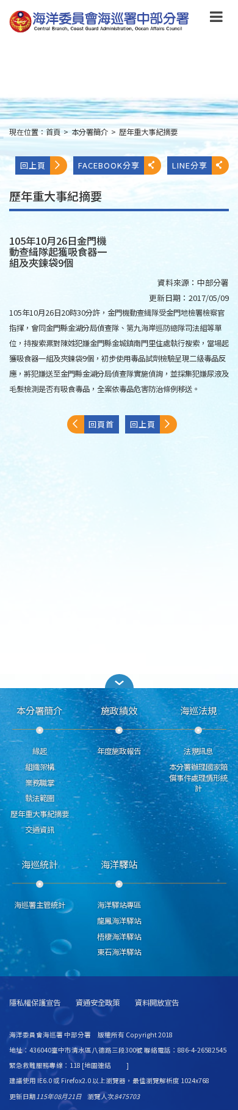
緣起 (39, 750)
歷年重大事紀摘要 (148, 131)
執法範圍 (39, 798)
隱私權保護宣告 (34, 1003)
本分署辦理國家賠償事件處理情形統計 (198, 777)
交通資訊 (39, 829)
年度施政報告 (119, 750)
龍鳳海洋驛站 (119, 920)
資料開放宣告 (157, 1003)
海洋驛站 (119, 864)
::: (2, 137)
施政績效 (119, 710)
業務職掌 (39, 782)
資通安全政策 (98, 1003)
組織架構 (39, 766)
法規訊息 (198, 750)
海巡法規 (198, 710)
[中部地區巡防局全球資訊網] (99, 21)
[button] (216, 18)
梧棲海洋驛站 (119, 936)
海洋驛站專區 (119, 904)
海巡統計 (39, 864)
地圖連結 (97, 1065)
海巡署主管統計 (39, 904)
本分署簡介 (89, 131)
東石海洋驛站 (119, 951)
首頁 (53, 131)
